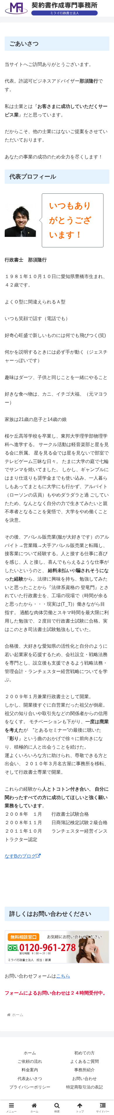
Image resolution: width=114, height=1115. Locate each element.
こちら (63, 976)
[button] (102, 850)
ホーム (30, 1053)
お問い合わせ (84, 1078)
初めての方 (84, 1053)
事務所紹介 (84, 1069)
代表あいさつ (30, 1078)
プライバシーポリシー (29, 1087)
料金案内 (30, 1069)
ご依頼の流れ (30, 1061)
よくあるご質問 (84, 1061)
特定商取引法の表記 (84, 1087)
